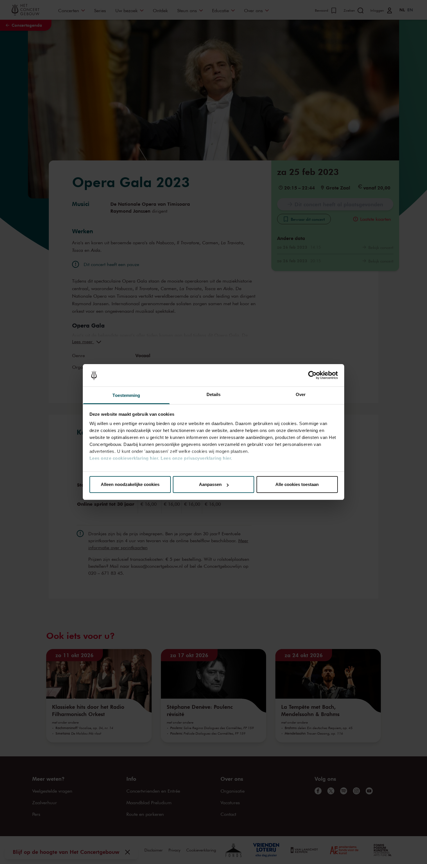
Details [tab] (214, 394)
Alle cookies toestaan (297, 484)
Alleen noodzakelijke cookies (130, 484)
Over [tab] (301, 394)
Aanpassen (210, 484)
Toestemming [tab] (126, 395)
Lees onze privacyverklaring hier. (196, 458)
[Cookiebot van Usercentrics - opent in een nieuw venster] (312, 375)
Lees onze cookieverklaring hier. (124, 458)
